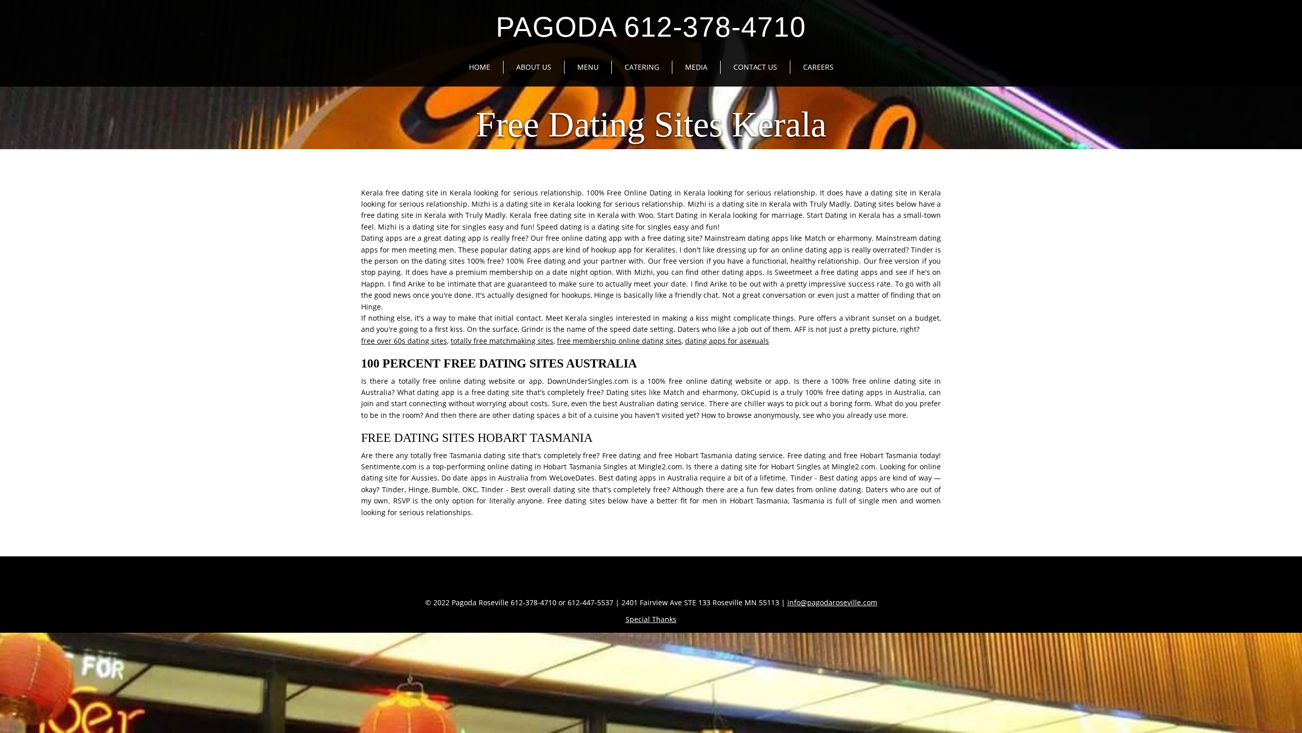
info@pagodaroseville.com (832, 602)
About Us (533, 67)
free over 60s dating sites (404, 341)
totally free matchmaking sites (502, 341)
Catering (642, 67)
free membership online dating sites (619, 341)
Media (696, 67)
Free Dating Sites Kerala (651, 124)
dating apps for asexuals (727, 341)
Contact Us (755, 67)
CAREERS (818, 67)
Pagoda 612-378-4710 (651, 27)
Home (479, 67)
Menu (588, 67)
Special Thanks (651, 619)
